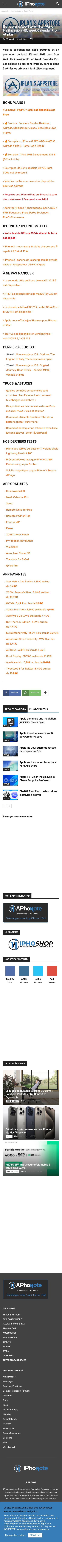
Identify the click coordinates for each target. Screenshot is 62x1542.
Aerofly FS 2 (13, 615)
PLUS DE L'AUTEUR (38, 709)
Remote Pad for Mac (18, 515)
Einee (9, 528)
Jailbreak (8, 1355)
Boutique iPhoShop (12, 1386)
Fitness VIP (13, 522)
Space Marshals (15, 609)
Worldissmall (9, 1447)
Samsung (7, 1438)
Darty (5, 1400)
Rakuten (7, 1423)
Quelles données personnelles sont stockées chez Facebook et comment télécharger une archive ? (28, 395)
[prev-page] (5, 806)
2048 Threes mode (17, 534)
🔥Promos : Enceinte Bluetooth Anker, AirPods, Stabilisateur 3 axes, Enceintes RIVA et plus (29, 128)
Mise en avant (12, 1101)
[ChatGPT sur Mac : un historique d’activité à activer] (10, 795)
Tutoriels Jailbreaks (14, 1360)
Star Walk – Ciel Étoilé (19, 581)
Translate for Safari (17, 559)
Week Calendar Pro (17, 497)
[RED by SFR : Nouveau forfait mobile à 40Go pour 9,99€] (31, 1158)
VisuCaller (12, 546)
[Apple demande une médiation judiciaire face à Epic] (10, 722)
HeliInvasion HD (15, 491)
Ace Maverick (14, 662)
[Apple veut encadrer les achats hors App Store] (10, 766)
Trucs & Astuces (12, 1315)
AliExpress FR (9, 1376)
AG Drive (11, 649)
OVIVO (10, 603)
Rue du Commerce (12, 1433)
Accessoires (9, 1333)
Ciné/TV (7, 1342)
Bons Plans (28, 11)
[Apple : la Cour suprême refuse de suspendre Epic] (10, 751)
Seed (9, 503)
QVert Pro (12, 565)
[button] (5, 4)
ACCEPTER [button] (35, 1535)
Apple (6, 726)
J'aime (10, 967)
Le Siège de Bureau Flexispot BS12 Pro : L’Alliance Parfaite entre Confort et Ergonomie (29, 1094)
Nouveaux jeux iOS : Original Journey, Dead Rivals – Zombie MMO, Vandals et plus (28, 370)
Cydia (6, 1351)
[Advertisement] (31, 1024)
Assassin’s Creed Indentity (21, 639)
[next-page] (10, 806)
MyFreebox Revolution (19, 540)
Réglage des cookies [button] (15, 1535)
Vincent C (10, 39)
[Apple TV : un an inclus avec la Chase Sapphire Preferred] (10, 780)
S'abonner (52, 967)
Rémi (23, 1101)
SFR (5, 1442)
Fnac (5, 1405)
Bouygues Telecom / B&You (16, 1391)
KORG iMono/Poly (16, 632)
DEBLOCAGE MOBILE (12, 1319)
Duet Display (13, 656)
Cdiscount (8, 1395)
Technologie (9, 1328)
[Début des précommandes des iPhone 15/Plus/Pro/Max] (31, 1123)
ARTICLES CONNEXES (15, 709)
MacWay (7, 1414)
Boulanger (8, 1381)
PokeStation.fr (10, 1419)
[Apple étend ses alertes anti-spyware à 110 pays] (10, 736)
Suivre (24, 967)
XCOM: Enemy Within (18, 592)
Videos (6, 1346)
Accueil (5, 11)
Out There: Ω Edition (18, 621)
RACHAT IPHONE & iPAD (14, 1324)
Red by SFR (8, 1428)
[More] (45, 693)
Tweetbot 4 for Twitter (19, 668)
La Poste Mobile (10, 1409)
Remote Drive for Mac (19, 509)
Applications (16, 11)
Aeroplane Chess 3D (18, 553)
